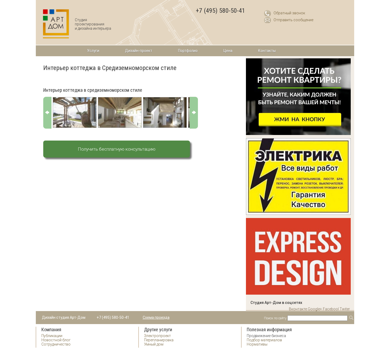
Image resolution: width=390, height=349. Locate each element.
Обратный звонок (289, 13)
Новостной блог (56, 340)
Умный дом (153, 344)
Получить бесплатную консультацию (116, 149)
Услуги (93, 51)
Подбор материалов (264, 340)
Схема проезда (156, 317)
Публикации (51, 336)
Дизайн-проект (138, 51)
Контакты (267, 51)
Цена (227, 51)
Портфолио (188, 51)
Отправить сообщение (293, 20)
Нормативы (257, 344)
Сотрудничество (56, 344)
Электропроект (157, 336)
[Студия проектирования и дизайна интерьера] (56, 24)
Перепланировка (159, 340)
